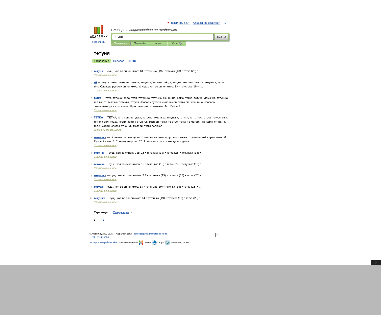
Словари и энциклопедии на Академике (144, 30)
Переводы (140, 43)
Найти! (221, 37)
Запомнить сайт (180, 22)
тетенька (100, 137)
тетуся (98, 186)
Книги (158, 43)
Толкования (120, 43)
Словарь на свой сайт (206, 22)
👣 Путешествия (100, 237)
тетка (97, 97)
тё (95, 82)
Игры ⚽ (177, 43)
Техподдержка (141, 234)
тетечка (99, 152)
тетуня (98, 71)
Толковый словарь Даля (107, 130)
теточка (99, 164)
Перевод (118, 60)
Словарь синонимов (105, 75)
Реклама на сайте (158, 234)
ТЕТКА (98, 117)
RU (224, 22)
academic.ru (98, 42)
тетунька (100, 175)
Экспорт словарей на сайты (103, 242)
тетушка (99, 198)
